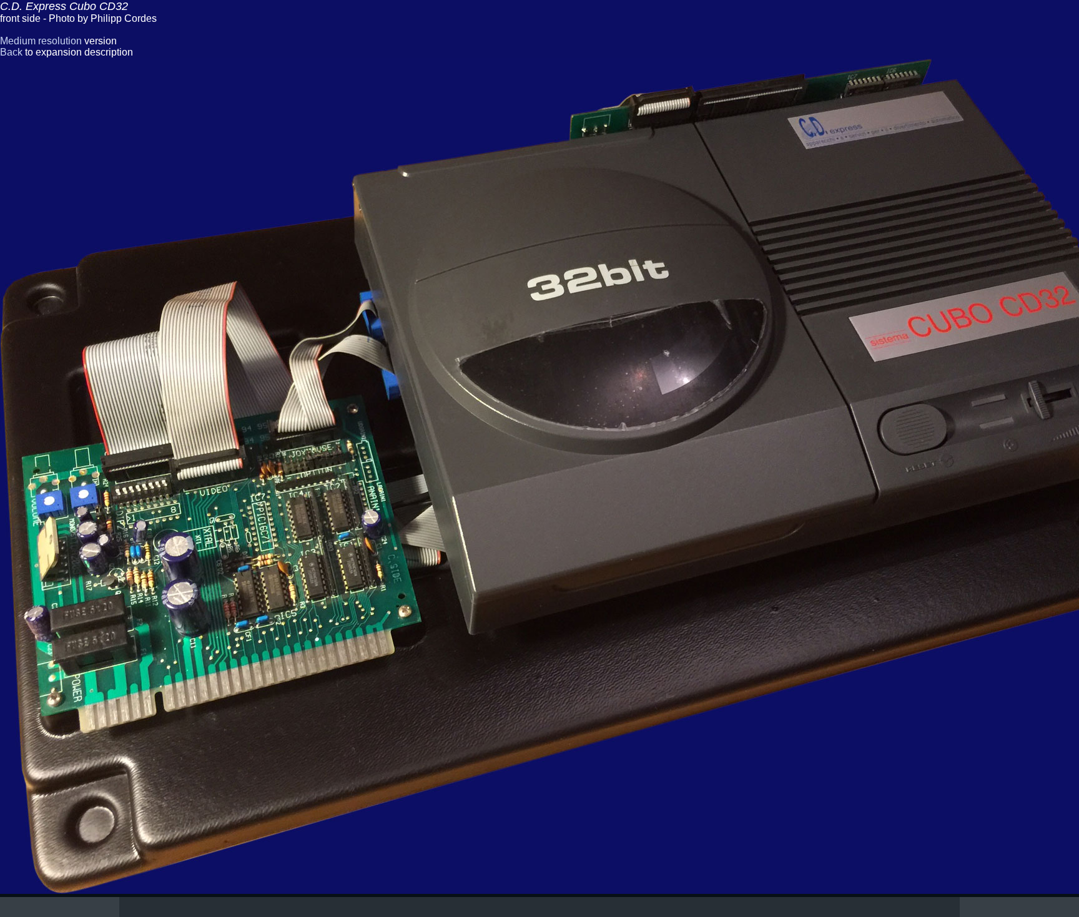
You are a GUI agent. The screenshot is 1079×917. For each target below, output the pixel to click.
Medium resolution (41, 41)
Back (11, 52)
